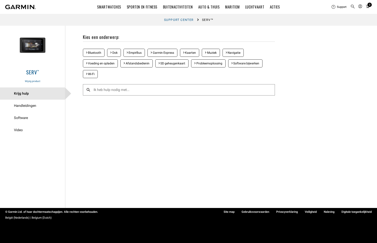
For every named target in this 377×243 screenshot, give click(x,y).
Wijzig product (32, 81)
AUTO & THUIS (209, 7)
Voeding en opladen (101, 63)
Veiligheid (311, 211)
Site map (229, 211)
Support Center (179, 20)
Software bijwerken (246, 63)
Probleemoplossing (209, 63)
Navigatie (233, 52)
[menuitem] (339, 7)
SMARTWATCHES (109, 7)
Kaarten (190, 52)
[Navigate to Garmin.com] (20, 7)
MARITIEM (232, 7)
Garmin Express (163, 52)
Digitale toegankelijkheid (356, 211)
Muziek (211, 52)
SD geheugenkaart (172, 63)
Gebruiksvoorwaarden (255, 211)
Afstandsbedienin (137, 63)
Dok (115, 52)
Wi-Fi (90, 74)
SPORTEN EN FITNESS (142, 7)
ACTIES (275, 7)
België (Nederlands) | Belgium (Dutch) (28, 217)
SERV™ (32, 72)
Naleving (329, 211)
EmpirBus (135, 52)
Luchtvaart (254, 7)
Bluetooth (94, 52)
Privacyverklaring (287, 211)
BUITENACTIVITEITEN (178, 7)
